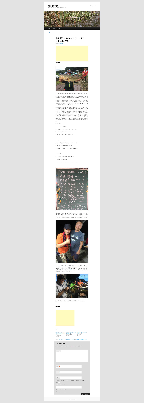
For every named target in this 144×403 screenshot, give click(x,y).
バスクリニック (59, 28)
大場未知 (53, 28)
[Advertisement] (72, 53)
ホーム (49, 28)
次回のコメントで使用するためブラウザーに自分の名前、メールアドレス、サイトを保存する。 (71, 380)
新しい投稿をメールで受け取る (61, 391)
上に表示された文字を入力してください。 (62, 384)
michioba (77, 339)
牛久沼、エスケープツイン (70, 339)
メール (58, 372)
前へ (49, 32)
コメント (58, 351)
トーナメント (61, 339)
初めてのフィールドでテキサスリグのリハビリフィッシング (60, 333)
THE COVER (53, 6)
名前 (58, 366)
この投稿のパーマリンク (83, 339)
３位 (71, 269)
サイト (57, 377)
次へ (95, 32)
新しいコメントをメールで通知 (61, 389)
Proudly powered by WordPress (72, 399)
